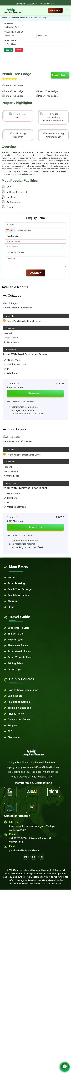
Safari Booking (16, 583)
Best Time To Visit (18, 627)
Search (9, 50)
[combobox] (10, 230)
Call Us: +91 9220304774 (26, 4)
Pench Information (18, 595)
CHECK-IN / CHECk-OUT (14, 32)
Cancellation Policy (19, 719)
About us (13, 601)
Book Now (55, 10)
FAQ (10, 731)
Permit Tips (14, 669)
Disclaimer (14, 737)
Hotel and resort (19, 17)
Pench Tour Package (20, 589)
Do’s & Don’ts (15, 695)
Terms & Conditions (19, 707)
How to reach (15, 639)
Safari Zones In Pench (20, 657)
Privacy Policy (16, 713)
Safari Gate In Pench (19, 651)
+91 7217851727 (46, 4)
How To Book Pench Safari (23, 690)
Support (12, 725)
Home (4, 17)
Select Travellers (11, 40)
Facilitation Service (19, 701)
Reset (19, 50)
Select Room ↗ (60, 75)
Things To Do (15, 633)
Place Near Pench (18, 645)
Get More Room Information (17, 307)
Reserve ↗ (36, 393)
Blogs (11, 607)
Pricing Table (15, 663)
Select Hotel (8, 23)
